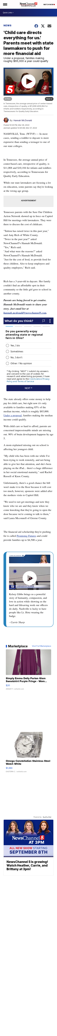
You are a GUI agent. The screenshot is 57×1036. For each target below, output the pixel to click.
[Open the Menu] (5, 4)
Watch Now (48, 4)
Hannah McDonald (22, 120)
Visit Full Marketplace (41, 646)
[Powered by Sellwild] (47, 817)
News (8, 25)
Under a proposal (13, 415)
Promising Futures (26, 535)
